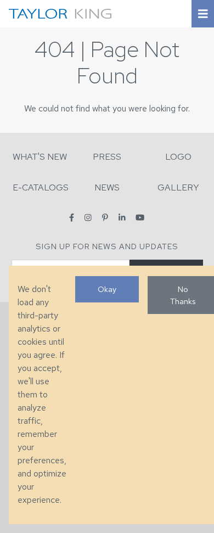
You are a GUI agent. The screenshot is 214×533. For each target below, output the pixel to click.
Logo (178, 156)
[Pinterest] (105, 217)
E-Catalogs (41, 187)
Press (107, 156)
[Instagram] (88, 217)
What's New (40, 156)
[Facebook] (71, 217)
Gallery (178, 187)
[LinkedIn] (122, 217)
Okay (107, 289)
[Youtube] (140, 217)
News (107, 187)
